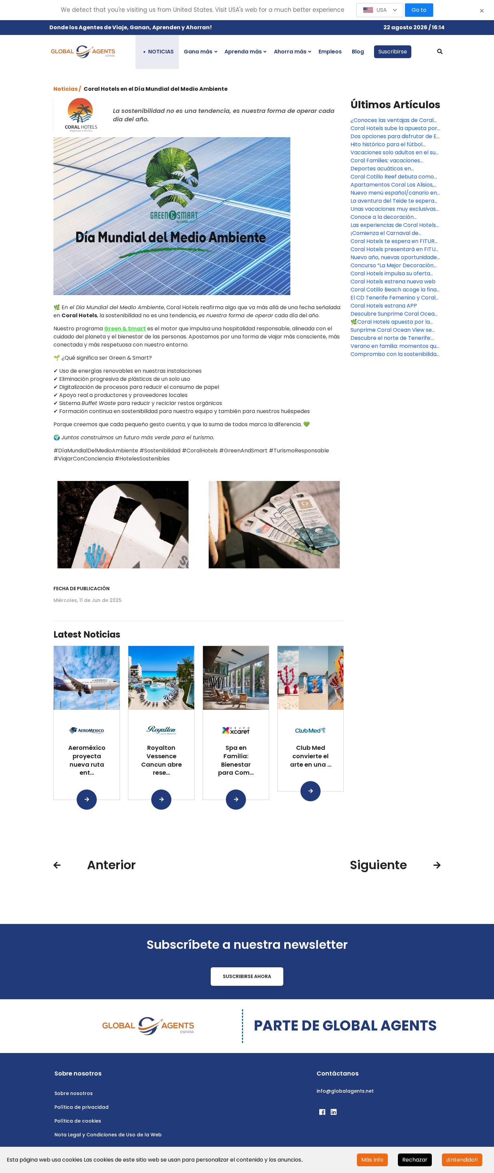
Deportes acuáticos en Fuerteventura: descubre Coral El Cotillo (394, 169)
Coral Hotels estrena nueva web (393, 281)
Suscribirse (392, 51)
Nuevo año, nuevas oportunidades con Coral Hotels (395, 257)
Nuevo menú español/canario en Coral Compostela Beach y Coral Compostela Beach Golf (394, 193)
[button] (379, 10)
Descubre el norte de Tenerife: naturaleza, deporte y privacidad (394, 338)
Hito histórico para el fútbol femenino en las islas (386, 144)
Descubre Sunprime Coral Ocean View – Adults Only (394, 314)
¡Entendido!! (462, 1160)
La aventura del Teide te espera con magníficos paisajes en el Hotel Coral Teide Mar (392, 201)
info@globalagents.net (345, 1091)
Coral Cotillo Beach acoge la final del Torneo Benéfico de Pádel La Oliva (394, 290)
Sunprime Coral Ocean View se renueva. (391, 330)
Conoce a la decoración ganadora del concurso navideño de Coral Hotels (394, 217)
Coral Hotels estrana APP (384, 306)
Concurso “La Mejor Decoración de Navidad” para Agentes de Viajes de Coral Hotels (392, 265)
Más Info (372, 1160)
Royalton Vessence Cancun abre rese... (161, 760)
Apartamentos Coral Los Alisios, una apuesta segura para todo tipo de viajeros (392, 185)
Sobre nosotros (73, 1093)
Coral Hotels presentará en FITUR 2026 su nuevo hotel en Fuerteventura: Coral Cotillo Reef (395, 249)
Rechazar (414, 1160)
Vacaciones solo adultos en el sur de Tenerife (394, 153)
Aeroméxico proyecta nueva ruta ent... (87, 760)
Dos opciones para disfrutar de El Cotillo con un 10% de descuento (394, 136)
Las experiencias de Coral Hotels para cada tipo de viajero (393, 225)
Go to (419, 10)
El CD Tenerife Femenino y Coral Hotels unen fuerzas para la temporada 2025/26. (393, 298)
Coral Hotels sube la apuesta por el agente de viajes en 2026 (394, 128)
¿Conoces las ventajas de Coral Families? (392, 120)
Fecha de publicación (81, 588)
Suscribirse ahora (247, 976)
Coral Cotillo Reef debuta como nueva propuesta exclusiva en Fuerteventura (392, 177)
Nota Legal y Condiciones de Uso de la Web (108, 1134)
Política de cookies (77, 1121)
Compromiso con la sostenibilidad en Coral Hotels (395, 354)
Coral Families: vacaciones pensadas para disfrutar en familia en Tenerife (386, 161)
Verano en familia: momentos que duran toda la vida (395, 346)
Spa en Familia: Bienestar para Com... (236, 760)
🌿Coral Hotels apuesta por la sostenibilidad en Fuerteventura (392, 322)
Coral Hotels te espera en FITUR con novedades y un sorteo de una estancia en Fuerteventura (393, 241)
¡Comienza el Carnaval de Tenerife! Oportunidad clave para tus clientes (395, 233)
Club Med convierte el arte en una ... (310, 756)
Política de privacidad (81, 1107)
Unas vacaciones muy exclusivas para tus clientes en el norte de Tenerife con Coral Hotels (393, 209)
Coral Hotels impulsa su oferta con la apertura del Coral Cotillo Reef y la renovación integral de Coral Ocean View (393, 274)
